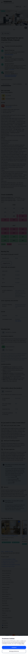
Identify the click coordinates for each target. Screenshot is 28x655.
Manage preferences (14, 651)
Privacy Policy (21, 643)
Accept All (14, 647)
